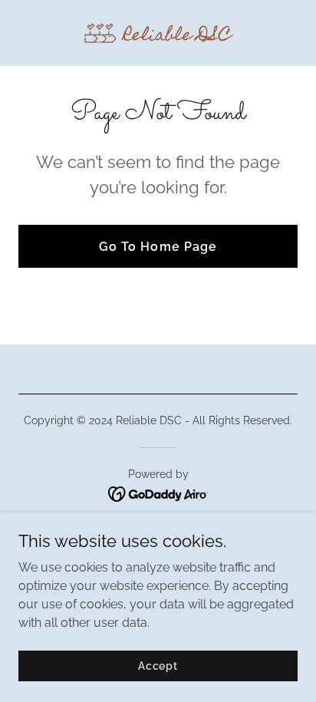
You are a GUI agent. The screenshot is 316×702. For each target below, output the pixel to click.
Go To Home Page (157, 246)
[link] (158, 33)
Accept (158, 665)
